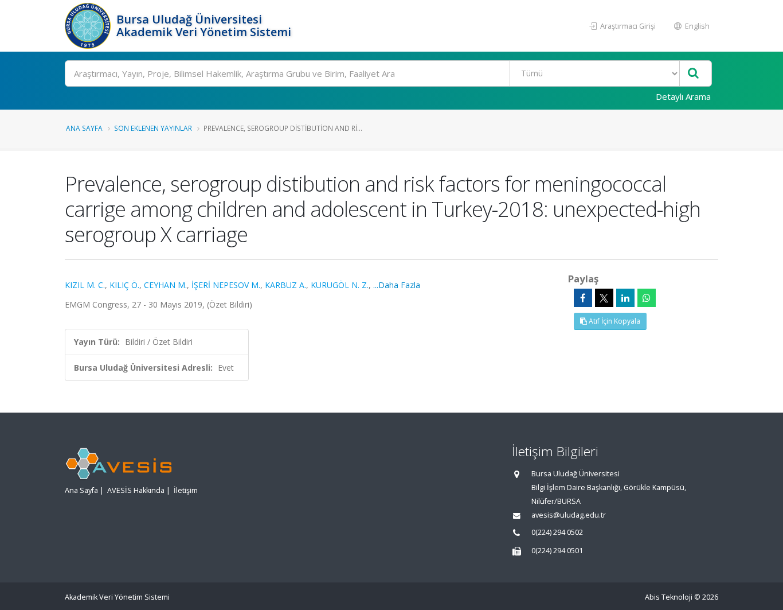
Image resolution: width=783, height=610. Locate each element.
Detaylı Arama (683, 96)
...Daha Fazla (396, 284)
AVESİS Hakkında (136, 490)
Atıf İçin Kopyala (613, 321)
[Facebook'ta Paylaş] (583, 298)
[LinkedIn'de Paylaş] (625, 298)
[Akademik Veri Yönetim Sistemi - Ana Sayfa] (89, 26)
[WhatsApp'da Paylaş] (646, 298)
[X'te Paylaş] (604, 298)
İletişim (186, 490)
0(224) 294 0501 (557, 550)
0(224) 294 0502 (557, 532)
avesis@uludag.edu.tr (568, 515)
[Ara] (693, 74)
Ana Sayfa (84, 128)
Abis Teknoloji (668, 597)
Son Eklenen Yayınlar (153, 128)
